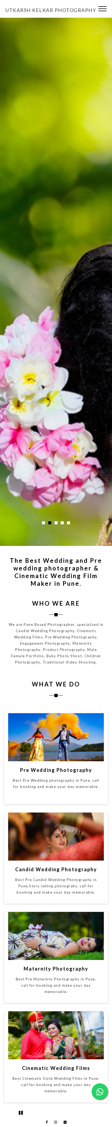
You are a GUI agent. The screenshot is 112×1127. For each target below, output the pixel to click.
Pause (20, 1112)
